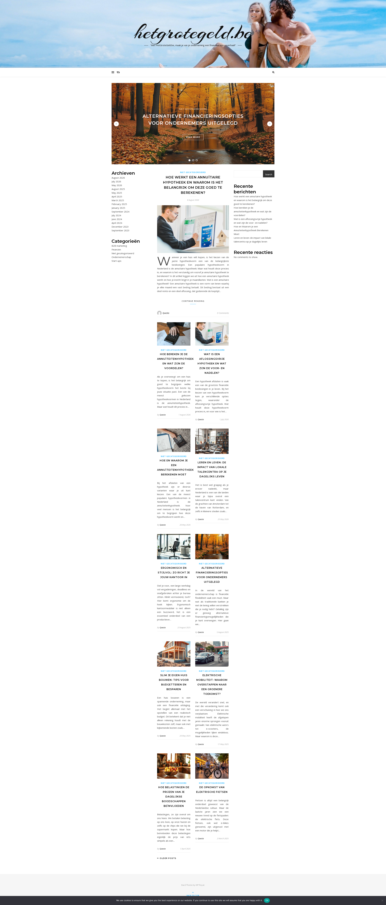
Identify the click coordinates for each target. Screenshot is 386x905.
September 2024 (120, 211)
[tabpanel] (193, 123)
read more (193, 137)
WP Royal (200, 885)
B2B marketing (119, 245)
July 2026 (116, 181)
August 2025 (118, 188)
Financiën (116, 249)
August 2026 (118, 177)
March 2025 (118, 200)
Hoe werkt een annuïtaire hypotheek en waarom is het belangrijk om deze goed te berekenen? (253, 200)
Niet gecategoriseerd (193, 109)
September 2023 (120, 230)
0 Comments (223, 313)
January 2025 (118, 207)
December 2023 (120, 226)
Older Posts (167, 858)
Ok (267, 900)
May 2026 (117, 185)
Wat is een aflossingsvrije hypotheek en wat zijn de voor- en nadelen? (212, 363)
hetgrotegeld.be (193, 32)
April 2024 (117, 222)
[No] (382, 900)
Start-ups (116, 260)
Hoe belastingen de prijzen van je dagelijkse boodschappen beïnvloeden (173, 796)
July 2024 (116, 215)
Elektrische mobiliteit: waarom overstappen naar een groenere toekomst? (212, 684)
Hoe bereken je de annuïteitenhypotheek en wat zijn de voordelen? (252, 211)
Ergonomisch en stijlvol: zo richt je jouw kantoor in (174, 572)
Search (268, 174)
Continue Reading (193, 301)
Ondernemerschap (121, 257)
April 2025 (117, 196)
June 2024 (117, 219)
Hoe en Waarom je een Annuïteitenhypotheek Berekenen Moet (251, 230)
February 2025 (119, 204)
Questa (166, 313)
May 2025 (117, 192)
